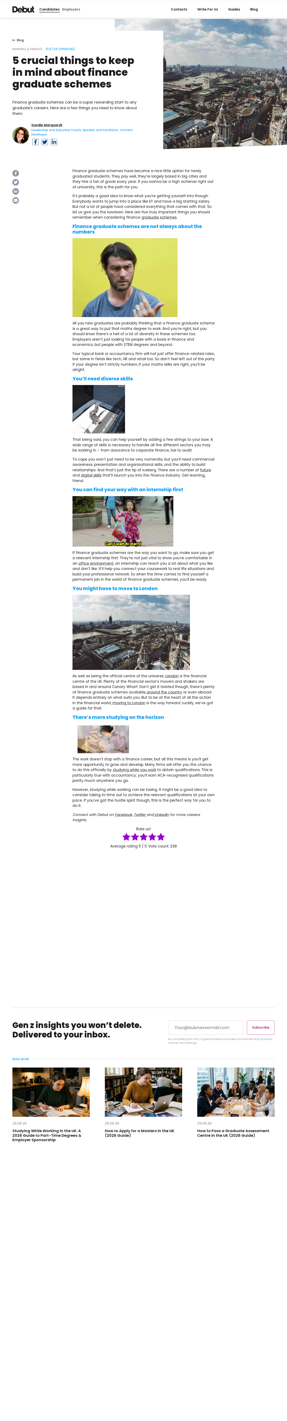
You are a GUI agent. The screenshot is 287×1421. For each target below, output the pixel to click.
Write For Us (207, 9)
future (205, 470)
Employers (71, 9)
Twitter (140, 814)
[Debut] (23, 9)
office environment (95, 563)
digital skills (91, 475)
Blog (254, 9)
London (172, 676)
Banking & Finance (27, 49)
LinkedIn (161, 814)
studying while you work (134, 769)
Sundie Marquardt (46, 125)
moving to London (128, 702)
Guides (234, 9)
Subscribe (260, 1027)
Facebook (123, 814)
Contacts (179, 9)
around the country (164, 692)
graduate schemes (159, 217)
